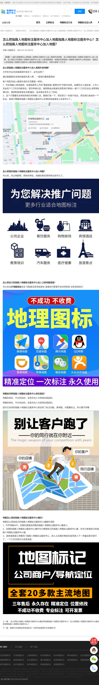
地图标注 (46, 16)
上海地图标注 (32, 655)
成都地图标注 (5, 660)
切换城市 (7, 3)
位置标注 (27, 16)
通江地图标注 (18, 664)
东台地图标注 (32, 660)
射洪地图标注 (5, 664)
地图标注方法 (66, 22)
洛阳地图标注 (72, 660)
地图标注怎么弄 (85, 22)
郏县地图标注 (85, 660)
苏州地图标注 (45, 655)
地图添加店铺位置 (61, 671)
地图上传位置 (46, 671)
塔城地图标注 (59, 664)
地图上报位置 (18, 671)
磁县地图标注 (18, 660)
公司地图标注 (66, 16)
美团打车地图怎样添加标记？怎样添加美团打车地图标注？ (33, 628)
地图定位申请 (5, 671)
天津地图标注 (18, 655)
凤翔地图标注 (45, 664)
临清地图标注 (59, 660)
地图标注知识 (21, 31)
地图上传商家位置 (32, 671)
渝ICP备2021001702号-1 (73, 676)
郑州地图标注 (72, 655)
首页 (38, 22)
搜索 (80, 11)
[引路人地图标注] (8, 11)
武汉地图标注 (85, 655)
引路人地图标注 (6, 31)
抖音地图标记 (36, 16)
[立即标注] (94, 641)
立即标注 (50, 22)
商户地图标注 (55, 16)
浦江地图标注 (45, 660)
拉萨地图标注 (32, 664)
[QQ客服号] (94, 650)
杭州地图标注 (59, 655)
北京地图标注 (5, 655)
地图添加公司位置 (77, 671)
